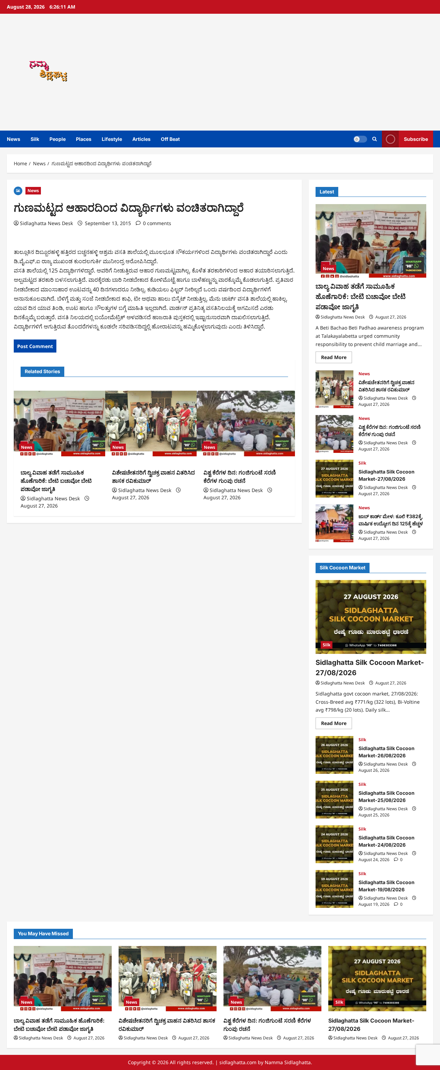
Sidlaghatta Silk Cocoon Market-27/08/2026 (334, 479)
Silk (35, 139)
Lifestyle (112, 139)
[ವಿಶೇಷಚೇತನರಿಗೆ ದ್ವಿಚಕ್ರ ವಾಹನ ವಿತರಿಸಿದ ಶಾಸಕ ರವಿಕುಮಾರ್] (154, 423)
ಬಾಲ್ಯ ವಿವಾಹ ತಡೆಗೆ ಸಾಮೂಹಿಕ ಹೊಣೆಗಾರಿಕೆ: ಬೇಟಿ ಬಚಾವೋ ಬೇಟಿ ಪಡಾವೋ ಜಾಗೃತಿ (56, 480)
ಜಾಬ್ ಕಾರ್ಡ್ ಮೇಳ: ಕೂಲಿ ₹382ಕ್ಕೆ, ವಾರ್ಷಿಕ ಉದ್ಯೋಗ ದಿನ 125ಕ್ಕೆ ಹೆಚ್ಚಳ (334, 523)
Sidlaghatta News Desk (46, 223)
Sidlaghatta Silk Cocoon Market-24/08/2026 (334, 844)
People (58, 139)
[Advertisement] (307, 72)
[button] (374, 139)
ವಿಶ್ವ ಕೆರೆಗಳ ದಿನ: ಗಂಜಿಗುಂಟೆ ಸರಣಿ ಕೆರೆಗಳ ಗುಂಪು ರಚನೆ (334, 434)
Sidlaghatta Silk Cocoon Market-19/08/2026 (334, 889)
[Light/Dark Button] (360, 139)
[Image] (18, 190)
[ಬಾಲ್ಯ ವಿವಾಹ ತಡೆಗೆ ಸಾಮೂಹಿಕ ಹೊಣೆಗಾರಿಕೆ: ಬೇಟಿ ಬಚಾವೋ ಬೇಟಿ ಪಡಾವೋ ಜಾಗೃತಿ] (63, 423)
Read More (336, 359)
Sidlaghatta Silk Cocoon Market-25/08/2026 (334, 799)
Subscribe (416, 139)
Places (83, 139)
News (13, 139)
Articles (141, 139)
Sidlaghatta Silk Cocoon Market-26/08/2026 (334, 755)
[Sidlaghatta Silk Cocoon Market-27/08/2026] (371, 617)
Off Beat (170, 139)
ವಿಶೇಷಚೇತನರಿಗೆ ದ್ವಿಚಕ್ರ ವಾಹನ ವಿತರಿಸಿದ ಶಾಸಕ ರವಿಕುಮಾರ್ (334, 389)
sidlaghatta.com (237, 1062)
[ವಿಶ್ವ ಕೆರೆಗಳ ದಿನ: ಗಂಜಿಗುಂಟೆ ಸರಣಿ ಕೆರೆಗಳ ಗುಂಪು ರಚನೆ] (246, 423)
